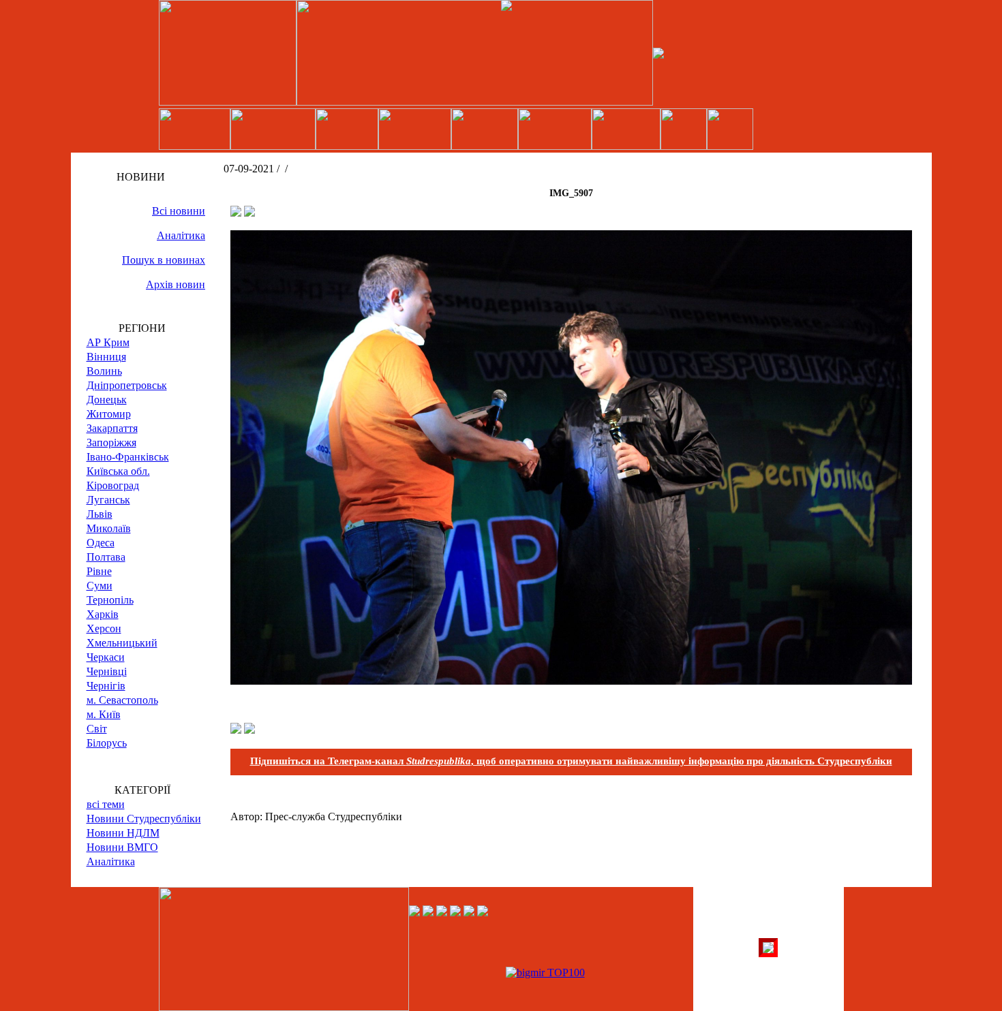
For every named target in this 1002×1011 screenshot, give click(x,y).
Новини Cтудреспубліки (144, 818)
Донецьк (107, 399)
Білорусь (107, 743)
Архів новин (175, 284)
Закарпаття (112, 428)
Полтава (106, 557)
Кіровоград (113, 485)
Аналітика (181, 235)
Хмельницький (122, 643)
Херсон (104, 628)
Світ (97, 728)
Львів (99, 514)
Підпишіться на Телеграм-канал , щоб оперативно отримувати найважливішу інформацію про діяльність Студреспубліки (571, 761)
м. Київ (104, 714)
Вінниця (106, 356)
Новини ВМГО (122, 847)
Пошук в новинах (163, 260)
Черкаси (106, 657)
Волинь (104, 371)
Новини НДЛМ (123, 833)
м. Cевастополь (122, 700)
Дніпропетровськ (127, 385)
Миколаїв (109, 528)
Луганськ (108, 500)
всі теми (106, 804)
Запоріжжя (111, 442)
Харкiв (103, 614)
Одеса (101, 542)
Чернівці (107, 671)
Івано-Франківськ (128, 457)
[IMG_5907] (571, 681)
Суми (99, 585)
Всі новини (178, 211)
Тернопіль (110, 600)
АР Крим (108, 342)
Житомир (109, 414)
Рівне (99, 571)
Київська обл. (118, 471)
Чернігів (106, 685)
